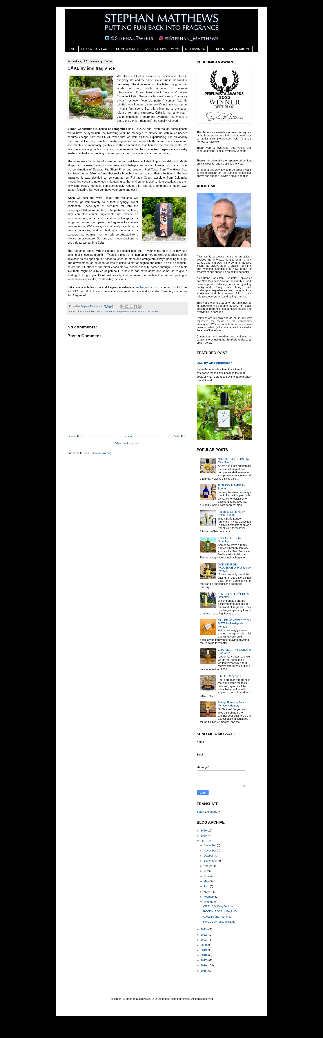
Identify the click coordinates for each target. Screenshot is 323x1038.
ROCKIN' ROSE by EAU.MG (220, 911)
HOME (72, 49)
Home (128, 436)
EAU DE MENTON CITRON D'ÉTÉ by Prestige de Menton (234, 623)
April (207, 886)
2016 (204, 965)
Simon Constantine (148, 311)
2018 (204, 955)
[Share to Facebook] (135, 306)
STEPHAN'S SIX (195, 49)
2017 (204, 960)
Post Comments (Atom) (97, 453)
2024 (204, 840)
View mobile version (127, 443)
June (207, 876)
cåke (91, 311)
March (208, 891)
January (209, 902)
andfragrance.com (147, 287)
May (206, 881)
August (208, 866)
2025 (204, 835)
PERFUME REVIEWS (94, 49)
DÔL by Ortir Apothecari (214, 362)
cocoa (99, 311)
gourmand (109, 311)
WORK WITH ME (240, 49)
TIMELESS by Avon (229, 676)
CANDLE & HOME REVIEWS (162, 49)
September (211, 860)
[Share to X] (131, 306)
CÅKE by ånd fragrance (217, 916)
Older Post (180, 436)
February (209, 896)
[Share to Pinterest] (139, 306)
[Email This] (122, 306)
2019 (204, 950)
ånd (80, 311)
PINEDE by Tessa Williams (219, 921)
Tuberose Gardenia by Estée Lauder (231, 513)
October (209, 855)
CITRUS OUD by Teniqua (218, 906)
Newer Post (75, 436)
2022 (204, 934)
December (210, 845)
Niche (133, 311)
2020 (204, 945)
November (210, 850)
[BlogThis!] (127, 306)
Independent (122, 311)
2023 (204, 929)
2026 (204, 830)
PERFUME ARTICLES (126, 49)
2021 (204, 939)
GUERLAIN (217, 49)
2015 (204, 970)
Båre (85, 311)
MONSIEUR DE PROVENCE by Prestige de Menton (234, 567)
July (206, 871)
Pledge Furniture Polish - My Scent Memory (233, 704)
